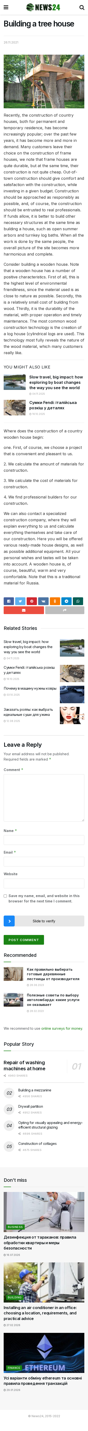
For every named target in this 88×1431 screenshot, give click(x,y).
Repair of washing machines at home (24, 1065)
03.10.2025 (13, 694)
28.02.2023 (36, 1011)
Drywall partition (30, 1106)
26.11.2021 (11, 42)
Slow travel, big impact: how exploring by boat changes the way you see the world (56, 382)
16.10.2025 (38, 413)
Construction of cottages (37, 1143)
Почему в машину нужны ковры (30, 688)
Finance (14, 1368)
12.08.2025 (13, 721)
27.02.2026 (13, 1325)
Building (15, 1297)
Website (11, 874)
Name (10, 830)
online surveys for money (61, 1028)
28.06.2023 (36, 985)
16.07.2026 (13, 1254)
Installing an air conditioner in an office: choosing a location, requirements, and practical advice (40, 1313)
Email (10, 852)
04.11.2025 (38, 393)
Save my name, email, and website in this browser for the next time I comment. (44, 898)
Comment (13, 769)
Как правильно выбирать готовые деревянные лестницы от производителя (53, 974)
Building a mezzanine (34, 1090)
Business (15, 1227)
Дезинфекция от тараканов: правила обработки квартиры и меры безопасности (40, 1243)
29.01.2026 (13, 1389)
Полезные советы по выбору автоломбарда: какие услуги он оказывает (53, 1000)
